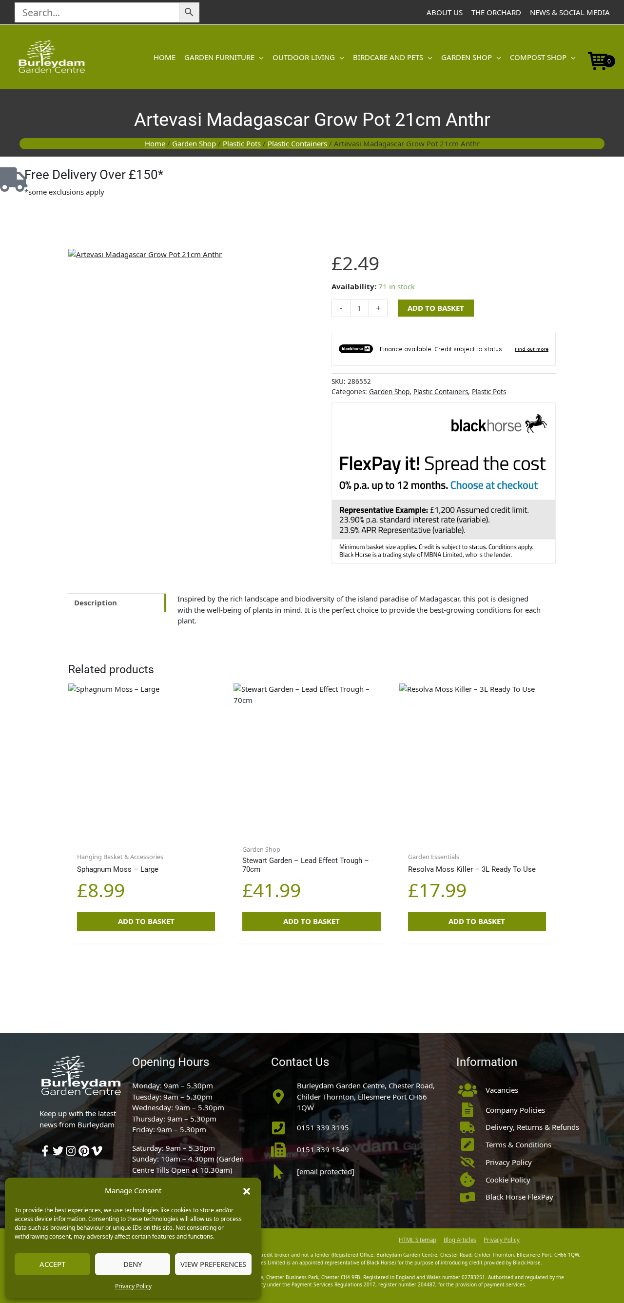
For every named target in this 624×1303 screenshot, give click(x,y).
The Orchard (496, 12)
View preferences (213, 1264)
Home (155, 143)
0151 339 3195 (323, 1127)
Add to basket (436, 308)
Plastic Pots (242, 143)
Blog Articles (460, 1239)
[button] (247, 1190)
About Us (445, 12)
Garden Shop (194, 143)
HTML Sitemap (417, 1239)
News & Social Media (570, 12)
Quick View (146, 830)
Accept (52, 1264)
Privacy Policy (133, 1286)
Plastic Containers (297, 143)
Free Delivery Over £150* (93, 174)
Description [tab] (95, 602)
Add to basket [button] (146, 921)
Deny (132, 1264)
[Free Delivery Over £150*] (12, 179)
